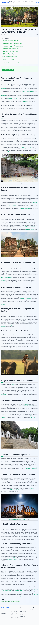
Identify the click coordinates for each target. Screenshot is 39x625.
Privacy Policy (23, 611)
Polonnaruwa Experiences (12, 98)
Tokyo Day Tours (14, 609)
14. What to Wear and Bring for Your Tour (10, 61)
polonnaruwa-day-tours (9, 73)
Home (2, 6)
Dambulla (27, 404)
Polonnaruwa (3, 85)
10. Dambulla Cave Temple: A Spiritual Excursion (11, 54)
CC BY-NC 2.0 (21, 257)
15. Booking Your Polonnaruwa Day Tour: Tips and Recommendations (15, 62)
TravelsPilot (6, 608)
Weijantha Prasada (15, 257)
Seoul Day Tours (14, 615)
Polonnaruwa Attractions (30, 148)
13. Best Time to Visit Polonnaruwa (8, 59)
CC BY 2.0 (19, 183)
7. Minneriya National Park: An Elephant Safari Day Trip (12, 49)
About (21, 614)
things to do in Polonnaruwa (28, 91)
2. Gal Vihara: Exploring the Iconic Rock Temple (11, 41)
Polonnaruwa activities (11, 557)
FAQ (32, 1)
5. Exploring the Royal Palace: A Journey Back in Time (12, 46)
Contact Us (22, 616)
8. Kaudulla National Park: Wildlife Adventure (10, 51)
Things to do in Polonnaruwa (6, 129)
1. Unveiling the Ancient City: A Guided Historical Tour (12, 40)
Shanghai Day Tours (15, 617)
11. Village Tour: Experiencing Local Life (9, 56)
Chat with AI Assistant (9, 69)
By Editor (36, 34)
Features (10, 1)
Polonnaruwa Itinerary (13, 102)
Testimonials (27, 1)
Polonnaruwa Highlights (32, 209)
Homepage (36, 589)
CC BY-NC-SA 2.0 (23, 519)
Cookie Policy (23, 613)
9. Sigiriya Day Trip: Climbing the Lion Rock (10, 53)
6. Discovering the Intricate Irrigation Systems (10, 48)
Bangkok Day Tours (14, 611)
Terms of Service (23, 609)
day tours (17, 601)
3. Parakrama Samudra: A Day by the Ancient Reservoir (12, 43)
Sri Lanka (12, 601)
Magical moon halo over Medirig (14, 519)
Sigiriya (13, 384)
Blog (23, 1)
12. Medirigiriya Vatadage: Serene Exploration (10, 57)
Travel (2, 601)
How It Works (14, 2)
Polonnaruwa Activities (12, 205)
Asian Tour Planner (19, 2)
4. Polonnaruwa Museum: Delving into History (10, 45)
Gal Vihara (16, 183)
